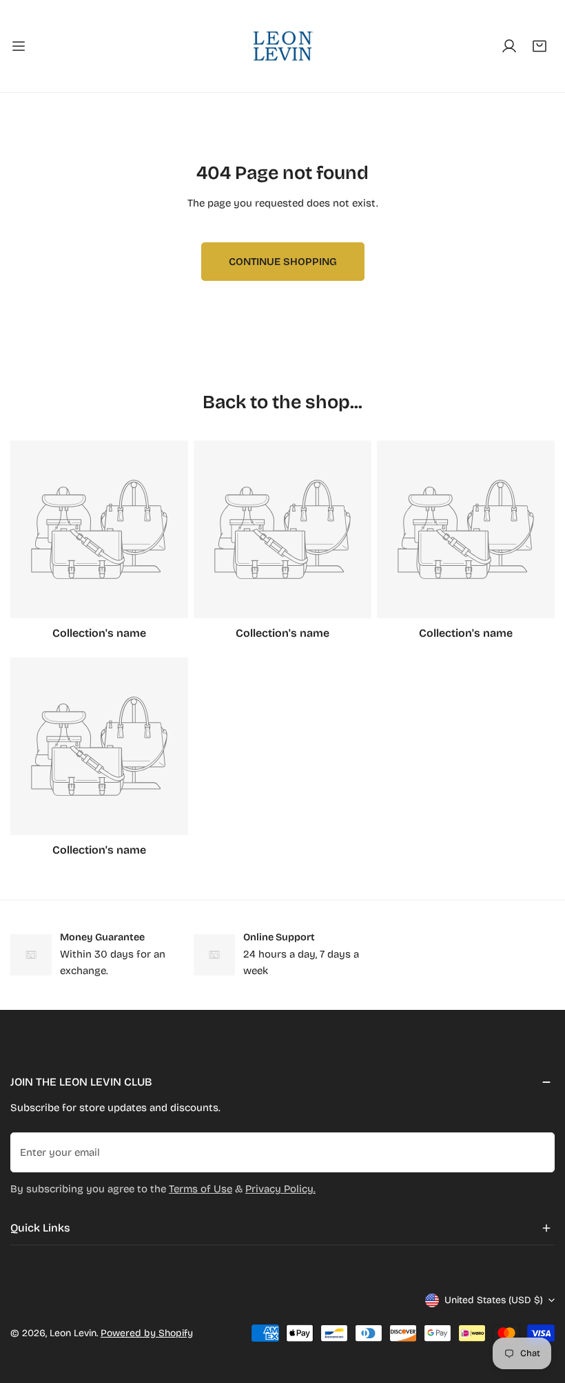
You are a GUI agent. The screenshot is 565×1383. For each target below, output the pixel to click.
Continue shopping (283, 261)
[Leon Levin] (282, 46)
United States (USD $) (493, 1300)
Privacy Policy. (280, 1189)
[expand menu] (18, 46)
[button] (539, 46)
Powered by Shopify (147, 1333)
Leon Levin (73, 1333)
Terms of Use (200, 1189)
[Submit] (536, 1151)
